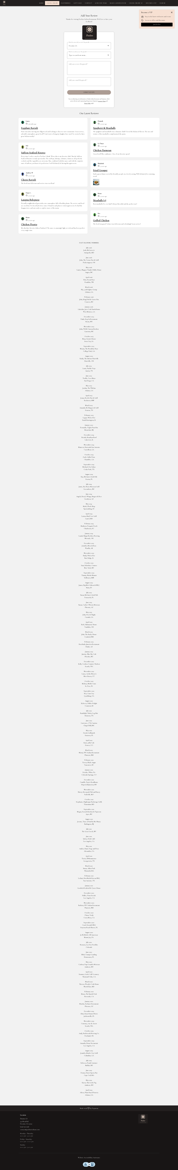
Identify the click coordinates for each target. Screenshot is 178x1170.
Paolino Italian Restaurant (143, 1118)
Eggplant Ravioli (29, 128)
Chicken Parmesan (102, 150)
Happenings (65, 3)
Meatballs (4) (99, 200)
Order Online (52, 3)
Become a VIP (151, 3)
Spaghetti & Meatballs (104, 128)
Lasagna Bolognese (30, 199)
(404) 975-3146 (24, 1127)
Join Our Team (101, 3)
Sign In (162, 3)
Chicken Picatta (29, 224)
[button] (136, 3)
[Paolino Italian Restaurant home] (11, 3)
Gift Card (78, 3)
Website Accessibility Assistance (89, 1158)
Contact (88, 3)
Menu (41, 3)
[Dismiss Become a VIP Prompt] (171, 12)
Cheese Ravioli (28, 179)
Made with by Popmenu (50, 1108)
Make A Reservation (118, 3)
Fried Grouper (100, 170)
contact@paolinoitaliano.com (30, 1130)
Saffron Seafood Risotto (33, 152)
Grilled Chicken (101, 220)
